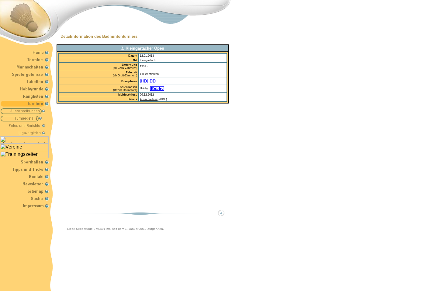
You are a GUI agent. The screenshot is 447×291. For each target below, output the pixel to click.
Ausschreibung (149, 99)
